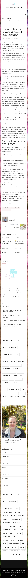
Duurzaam (6, 344)
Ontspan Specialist (14, 8)
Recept (5, 379)
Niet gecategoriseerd (9, 482)
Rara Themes (6, 574)
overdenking (16, 368)
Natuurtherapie (15, 365)
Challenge (5, 460)
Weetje (22, 393)
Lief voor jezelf (7, 358)
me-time (13, 361)
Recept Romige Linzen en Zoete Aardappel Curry (11, 311)
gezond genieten (17, 344)
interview (5, 207)
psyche (15, 375)
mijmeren (5, 365)
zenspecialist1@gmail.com (9, 196)
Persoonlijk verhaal (9, 372)
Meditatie (21, 361)
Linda (14, 297)
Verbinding (5, 485)
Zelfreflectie (16, 400)
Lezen (16, 354)
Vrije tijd (14, 393)
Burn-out (14, 337)
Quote (22, 375)
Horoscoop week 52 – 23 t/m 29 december (11, 316)
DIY (18, 340)
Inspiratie (5, 478)
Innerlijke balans (8, 351)
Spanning (5, 386)
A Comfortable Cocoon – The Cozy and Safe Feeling (6, 242)
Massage (5, 361)
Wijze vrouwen (6, 209)
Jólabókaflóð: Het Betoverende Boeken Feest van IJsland (12, 325)
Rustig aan (5, 306)
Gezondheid (5, 471)
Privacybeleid (14, 576)
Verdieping (6, 393)
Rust (11, 379)
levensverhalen (7, 354)
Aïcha (21, 293)
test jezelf (21, 386)
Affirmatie (5, 452)
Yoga (23, 396)
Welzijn (5, 396)
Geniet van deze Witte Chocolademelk (14, 321)
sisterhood (13, 207)
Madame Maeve (11, 295)
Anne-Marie (7, 38)
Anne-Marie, (10, 293)
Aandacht (6, 337)
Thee (4, 389)
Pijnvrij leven (7, 375)
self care (18, 379)
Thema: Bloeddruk (14, 389)
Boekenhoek (5, 456)
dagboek (5, 340)
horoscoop (12, 347)
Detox (13, 340)
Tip (18, 207)
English (5, 25)
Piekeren (20, 372)
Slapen (15, 382)
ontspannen (6, 368)
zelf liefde (6, 400)
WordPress (22, 574)
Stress (13, 386)
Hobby (4, 347)
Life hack (17, 358)
